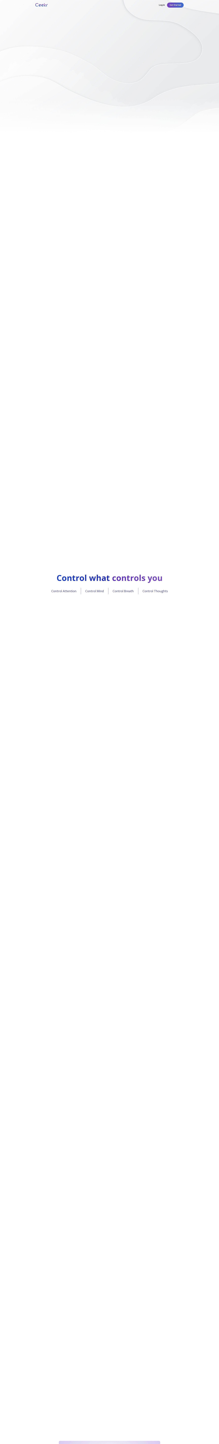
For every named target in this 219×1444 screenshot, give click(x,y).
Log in (162, 5)
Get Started (175, 5)
